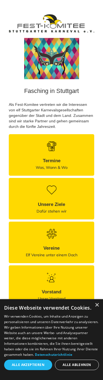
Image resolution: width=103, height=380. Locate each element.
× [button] (97, 305)
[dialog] (51, 339)
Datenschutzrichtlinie (53, 354)
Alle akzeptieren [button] (28, 364)
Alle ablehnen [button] (77, 364)
